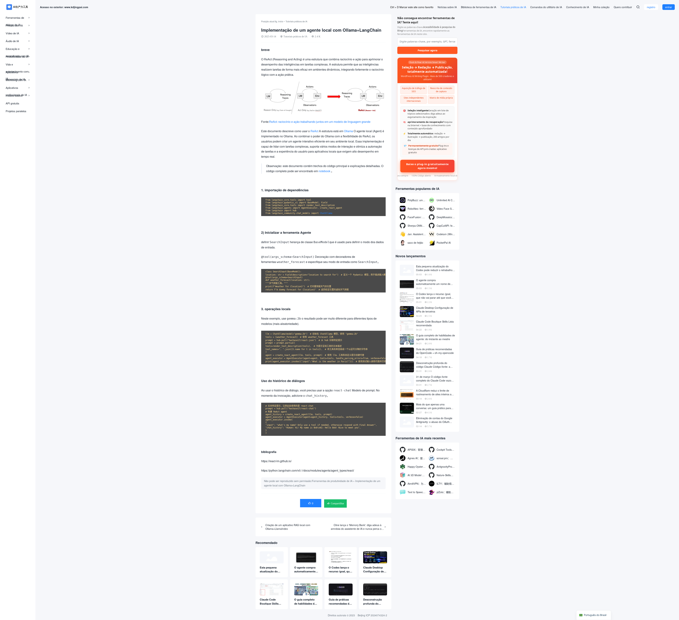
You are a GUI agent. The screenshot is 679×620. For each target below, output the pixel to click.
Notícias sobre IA (447, 7)
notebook (324, 171)
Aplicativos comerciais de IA (15, 73)
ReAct (314, 131)
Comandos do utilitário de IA (546, 7)
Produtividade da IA (17, 56)
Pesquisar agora (427, 50)
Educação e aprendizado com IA (17, 49)
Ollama (348, 131)
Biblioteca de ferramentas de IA (478, 7)
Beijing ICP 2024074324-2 (372, 615)
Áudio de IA (12, 41)
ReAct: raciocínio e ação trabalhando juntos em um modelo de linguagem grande (319, 122)
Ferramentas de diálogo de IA (15, 18)
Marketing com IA (16, 80)
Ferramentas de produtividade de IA (332, 481)
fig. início (279, 21)
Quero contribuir (623, 7)
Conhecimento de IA (577, 7)
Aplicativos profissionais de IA (16, 88)
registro (651, 7)
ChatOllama (326, 213)
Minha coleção (601, 7)
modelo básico (14, 95)
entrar (668, 7)
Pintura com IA (14, 25)
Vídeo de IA (12, 33)
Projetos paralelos (16, 111)
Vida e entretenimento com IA (17, 65)
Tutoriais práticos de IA (513, 7)
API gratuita (12, 103)
